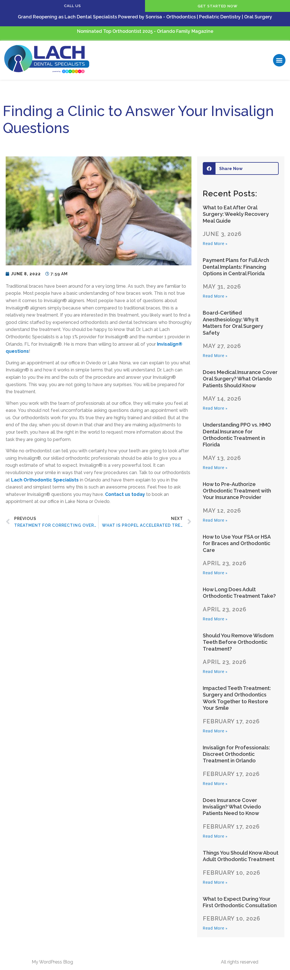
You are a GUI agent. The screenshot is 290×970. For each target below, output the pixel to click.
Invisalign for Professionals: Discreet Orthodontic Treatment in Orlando (236, 754)
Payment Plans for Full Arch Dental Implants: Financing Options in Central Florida (236, 266)
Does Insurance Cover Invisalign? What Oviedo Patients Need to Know (232, 806)
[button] (279, 60)
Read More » (215, 243)
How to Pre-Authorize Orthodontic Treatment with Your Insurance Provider (237, 490)
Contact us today (125, 494)
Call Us (72, 6)
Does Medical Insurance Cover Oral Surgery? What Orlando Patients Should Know (240, 378)
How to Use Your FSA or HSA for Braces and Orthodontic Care (236, 543)
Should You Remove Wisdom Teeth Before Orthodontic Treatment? (238, 642)
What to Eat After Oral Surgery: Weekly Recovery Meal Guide (236, 214)
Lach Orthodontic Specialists (45, 480)
